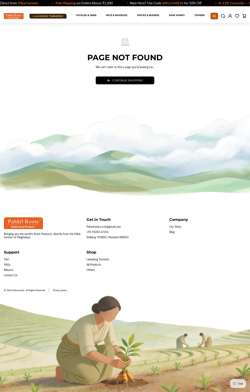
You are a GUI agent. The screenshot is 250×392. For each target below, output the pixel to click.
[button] (244, 16)
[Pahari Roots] (14, 16)
